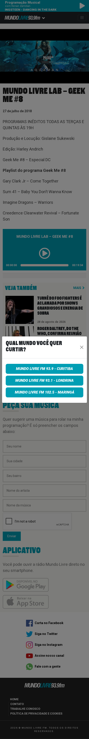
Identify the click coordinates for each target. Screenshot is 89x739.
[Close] (82, 347)
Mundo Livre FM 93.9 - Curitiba (44, 369)
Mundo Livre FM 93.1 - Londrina (44, 380)
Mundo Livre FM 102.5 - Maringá (44, 392)
